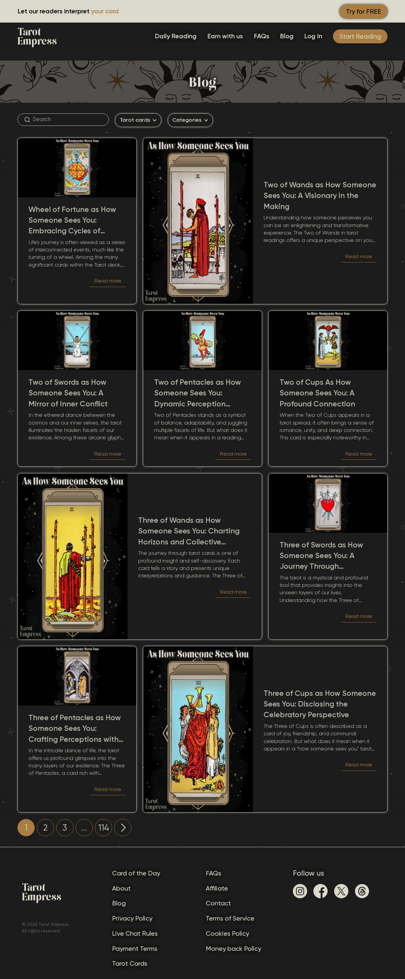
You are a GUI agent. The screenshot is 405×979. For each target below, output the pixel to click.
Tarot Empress (37, 36)
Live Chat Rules (135, 933)
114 (103, 828)
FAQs (261, 36)
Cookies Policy (227, 933)
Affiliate (217, 888)
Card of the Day (136, 873)
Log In (313, 36)
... (84, 828)
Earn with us (225, 36)
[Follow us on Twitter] (341, 891)
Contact (218, 903)
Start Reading (360, 36)
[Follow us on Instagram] (300, 891)
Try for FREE (363, 11)
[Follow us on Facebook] (320, 891)
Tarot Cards (129, 963)
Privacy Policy (132, 918)
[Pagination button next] (122, 827)
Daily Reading (176, 36)
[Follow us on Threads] (362, 891)
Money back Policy (233, 948)
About (121, 888)
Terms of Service (230, 918)
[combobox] (138, 120)
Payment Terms (134, 948)
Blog (287, 36)
